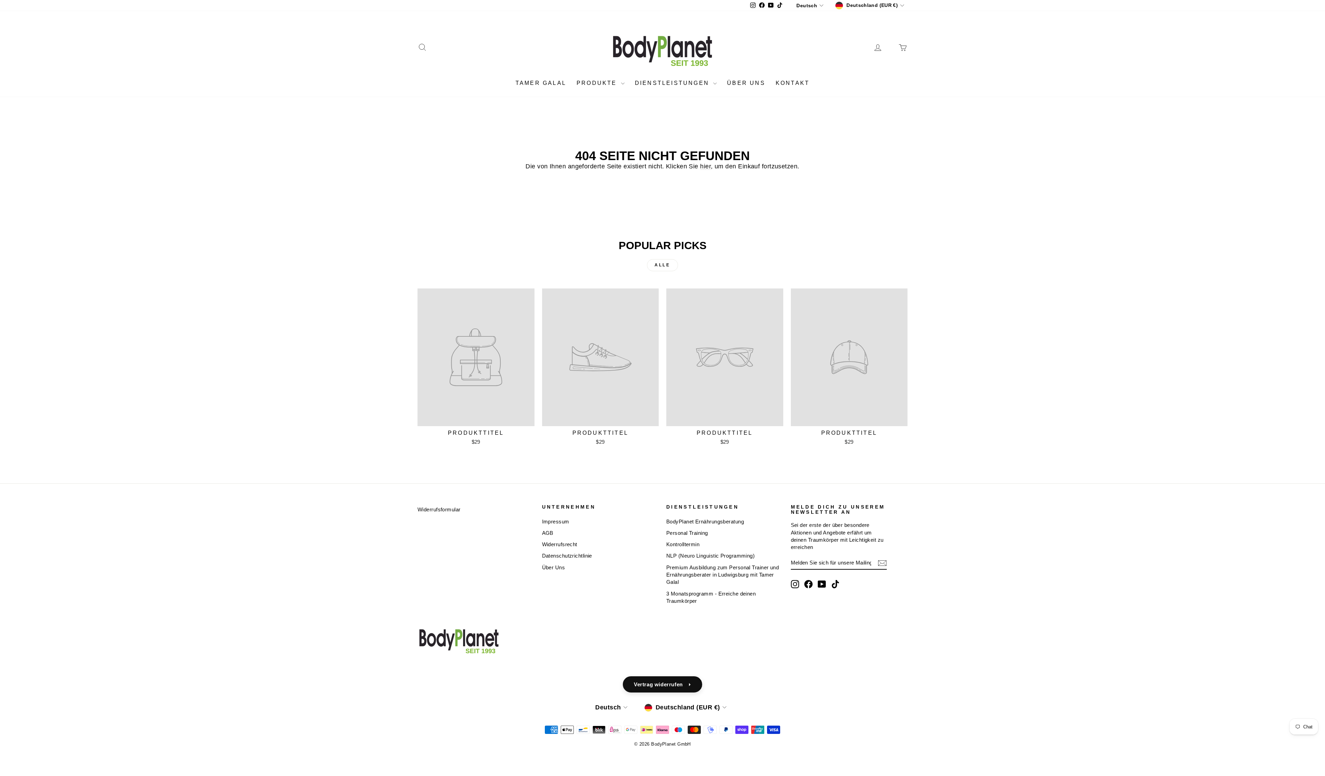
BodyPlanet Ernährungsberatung (705, 521)
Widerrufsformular (439, 509)
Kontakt (792, 83)
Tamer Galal (541, 83)
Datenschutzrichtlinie (567, 556)
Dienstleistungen (673, 83)
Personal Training (687, 533)
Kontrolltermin (682, 544)
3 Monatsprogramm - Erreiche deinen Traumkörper (711, 597)
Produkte (598, 83)
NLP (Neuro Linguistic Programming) (710, 556)
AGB (547, 533)
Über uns (746, 83)
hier (705, 166)
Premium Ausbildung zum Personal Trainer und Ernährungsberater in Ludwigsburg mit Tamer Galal (722, 574)
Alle (662, 265)
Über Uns (553, 567)
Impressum (555, 521)
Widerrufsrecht (559, 544)
